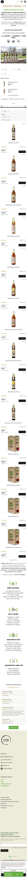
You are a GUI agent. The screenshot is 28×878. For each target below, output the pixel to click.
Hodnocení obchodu (13, 685)
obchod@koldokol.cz (8, 757)
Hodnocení (3, 808)
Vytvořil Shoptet (15, 856)
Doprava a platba (5, 797)
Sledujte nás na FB (7, 762)
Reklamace (3, 803)
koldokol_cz (6, 765)
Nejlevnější (11, 99)
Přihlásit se (4, 850)
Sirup (2, 36)
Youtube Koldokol (7, 768)
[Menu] (25, 1)
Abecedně (22, 99)
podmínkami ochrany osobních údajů (19, 847)
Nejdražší (16, 99)
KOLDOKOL (6, 117)
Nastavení (13, 870)
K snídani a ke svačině (7, 6)
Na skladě (6, 111)
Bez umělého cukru (17, 6)
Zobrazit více (13, 727)
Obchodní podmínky (6, 799)
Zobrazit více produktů (13, 95)
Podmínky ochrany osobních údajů (10, 801)
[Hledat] (18, 1)
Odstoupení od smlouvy (7, 806)
